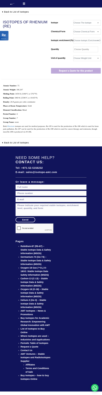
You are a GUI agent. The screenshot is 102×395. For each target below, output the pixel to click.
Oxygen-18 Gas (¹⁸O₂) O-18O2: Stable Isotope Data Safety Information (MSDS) (35, 271)
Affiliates (30, 364)
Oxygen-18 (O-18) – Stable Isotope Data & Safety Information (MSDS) (34, 293)
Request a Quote (29, 346)
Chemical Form (58, 31)
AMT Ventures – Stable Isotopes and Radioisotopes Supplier (35, 357)
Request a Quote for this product (76, 70)
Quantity (55, 49)
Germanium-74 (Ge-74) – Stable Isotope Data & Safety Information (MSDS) (36, 260)
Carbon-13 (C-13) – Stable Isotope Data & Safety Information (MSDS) (34, 282)
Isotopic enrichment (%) (62, 40)
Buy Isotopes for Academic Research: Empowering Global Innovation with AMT (35, 322)
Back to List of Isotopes (16, 12)
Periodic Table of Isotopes (34, 343)
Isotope (54, 23)
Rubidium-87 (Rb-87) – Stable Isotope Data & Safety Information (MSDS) (36, 250)
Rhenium (10, 126)
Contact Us (26, 350)
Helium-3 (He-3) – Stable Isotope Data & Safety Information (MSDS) (33, 304)
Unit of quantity (58, 58)
